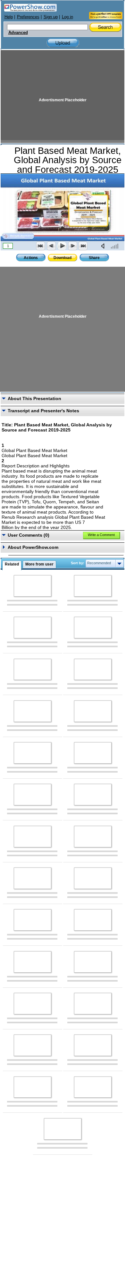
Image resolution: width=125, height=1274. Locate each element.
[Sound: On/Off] (104, 246)
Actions (31, 258)
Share (94, 258)
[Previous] (51, 246)
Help (8, 16)
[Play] (62, 246)
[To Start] (41, 246)
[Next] (72, 246)
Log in (67, 16)
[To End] (83, 246)
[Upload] (62, 42)
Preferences (28, 16)
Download (62, 258)
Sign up (51, 16)
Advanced (18, 32)
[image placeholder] (32, 586)
